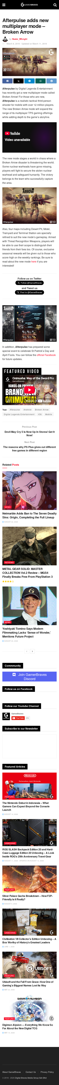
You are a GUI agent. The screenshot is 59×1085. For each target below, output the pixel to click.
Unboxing (10, 843)
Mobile (48, 414)
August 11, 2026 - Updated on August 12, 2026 (24, 861)
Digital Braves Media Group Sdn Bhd (31, 1077)
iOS (40, 414)
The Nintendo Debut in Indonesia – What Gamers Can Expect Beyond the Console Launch (25, 806)
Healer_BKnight (19, 38)
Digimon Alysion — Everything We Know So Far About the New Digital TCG (27, 1026)
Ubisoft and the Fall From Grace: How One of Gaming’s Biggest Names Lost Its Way (27, 983)
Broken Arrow (42, 409)
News (8, 507)
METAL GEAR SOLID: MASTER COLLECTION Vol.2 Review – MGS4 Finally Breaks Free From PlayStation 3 (27, 573)
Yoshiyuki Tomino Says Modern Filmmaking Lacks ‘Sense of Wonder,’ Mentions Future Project (26, 632)
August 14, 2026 (11, 814)
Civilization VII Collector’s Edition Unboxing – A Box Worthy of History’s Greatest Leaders (29, 940)
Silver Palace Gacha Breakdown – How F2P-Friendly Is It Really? (27, 897)
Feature (9, 796)
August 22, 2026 (11, 522)
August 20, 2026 (11, 641)
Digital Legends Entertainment (19, 414)
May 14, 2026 (9, 1033)
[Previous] (26, 651)
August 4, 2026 (10, 904)
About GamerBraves (11, 1071)
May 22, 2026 (9, 990)
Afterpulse (15, 409)
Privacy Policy (47, 1071)
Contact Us (31, 1071)
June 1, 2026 (9, 947)
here (33, 261)
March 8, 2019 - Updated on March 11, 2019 (27, 43)
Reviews (9, 562)
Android (27, 409)
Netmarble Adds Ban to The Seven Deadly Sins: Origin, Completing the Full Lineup (29, 515)
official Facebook (46, 355)
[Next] (32, 651)
